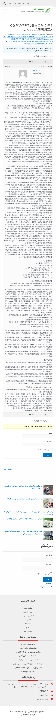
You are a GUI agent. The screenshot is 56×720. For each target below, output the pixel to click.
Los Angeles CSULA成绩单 (16, 37)
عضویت (28, 619)
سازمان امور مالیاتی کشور (28, 656)
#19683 (8, 66)
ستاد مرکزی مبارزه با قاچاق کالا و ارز (28, 652)
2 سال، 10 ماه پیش (16, 48)
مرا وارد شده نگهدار (44, 450)
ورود (47, 455)
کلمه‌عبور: (49, 441)
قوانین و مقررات (28, 616)
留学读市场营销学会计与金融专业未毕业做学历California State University (28, 39)
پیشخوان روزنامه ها (28, 671)
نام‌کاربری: (49, 433)
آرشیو (28, 627)
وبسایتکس (25, 714)
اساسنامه (28, 623)
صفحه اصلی (28, 608)
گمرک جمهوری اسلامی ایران (28, 659)
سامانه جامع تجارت (28, 644)
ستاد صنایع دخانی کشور (28, 648)
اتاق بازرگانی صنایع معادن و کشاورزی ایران (28, 663)
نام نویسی (48, 583)
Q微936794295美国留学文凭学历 (39, 37)
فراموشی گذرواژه (46, 587)
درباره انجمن (28, 612)
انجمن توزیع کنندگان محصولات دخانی (28, 667)
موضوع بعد (6, 469)
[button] (5, 4)
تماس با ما (28, 631)
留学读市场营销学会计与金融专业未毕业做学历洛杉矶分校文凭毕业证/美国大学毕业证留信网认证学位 (32, 42)
